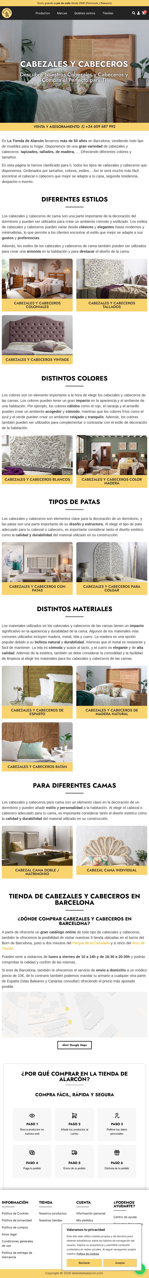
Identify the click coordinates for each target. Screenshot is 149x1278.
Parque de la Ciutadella (91, 943)
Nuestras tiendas (50, 1220)
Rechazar (84, 1262)
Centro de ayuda (125, 1217)
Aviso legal (9, 1234)
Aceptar (120, 1262)
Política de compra (15, 1227)
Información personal (90, 1213)
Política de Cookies (87, 1253)
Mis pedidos (84, 1220)
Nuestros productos (53, 1213)
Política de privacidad (17, 1220)
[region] (102, 1247)
